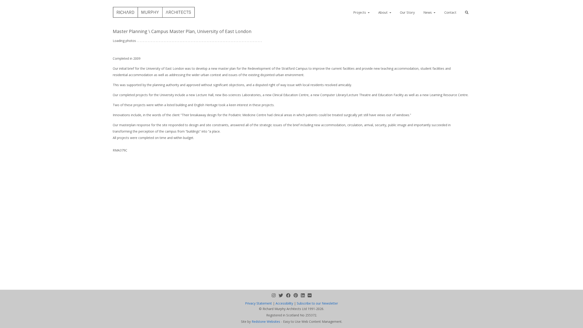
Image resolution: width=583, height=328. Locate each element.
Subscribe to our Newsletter (317, 303)
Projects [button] (360, 12)
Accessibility (284, 303)
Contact (450, 12)
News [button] (428, 12)
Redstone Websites (266, 321)
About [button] (383, 12)
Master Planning (130, 31)
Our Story (407, 12)
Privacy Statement (258, 303)
